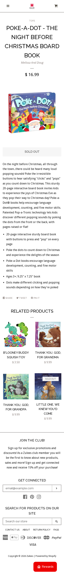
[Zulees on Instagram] (39, 497)
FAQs (56, 530)
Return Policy (41, 530)
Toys (32, 21)
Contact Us (12, 530)
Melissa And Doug (32, 62)
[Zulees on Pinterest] (32, 497)
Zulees (29, 556)
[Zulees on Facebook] (25, 497)
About (26, 530)
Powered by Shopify (46, 556)
